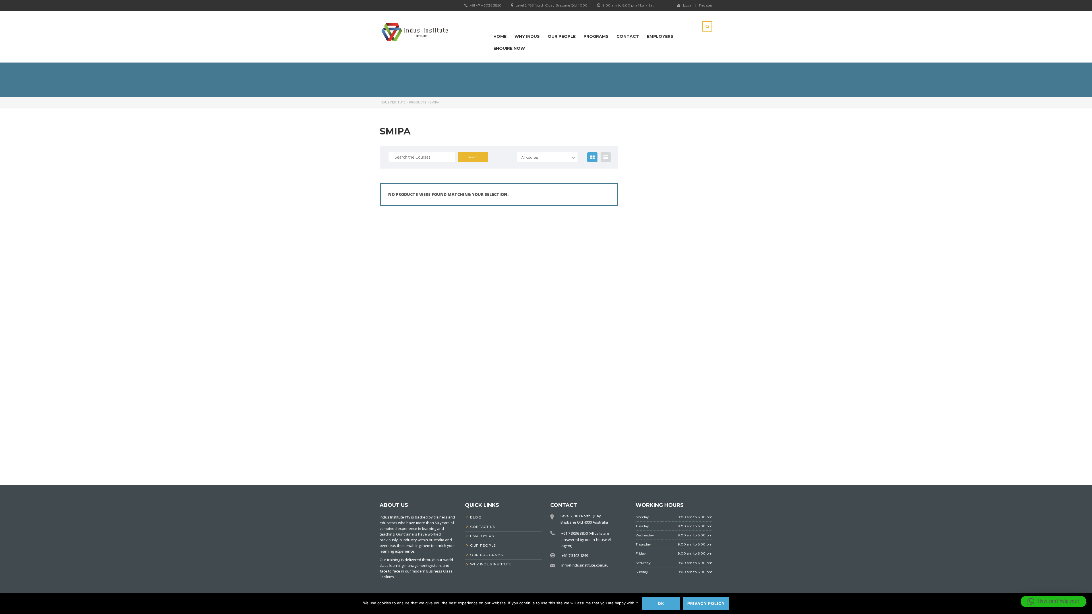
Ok (661, 603)
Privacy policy (706, 603)
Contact (628, 36)
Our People (562, 36)
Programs (596, 36)
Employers (660, 36)
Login (687, 5)
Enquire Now (509, 48)
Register (705, 5)
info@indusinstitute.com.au (585, 565)
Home (499, 36)
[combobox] (547, 157)
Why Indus (527, 36)
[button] (1053, 601)
